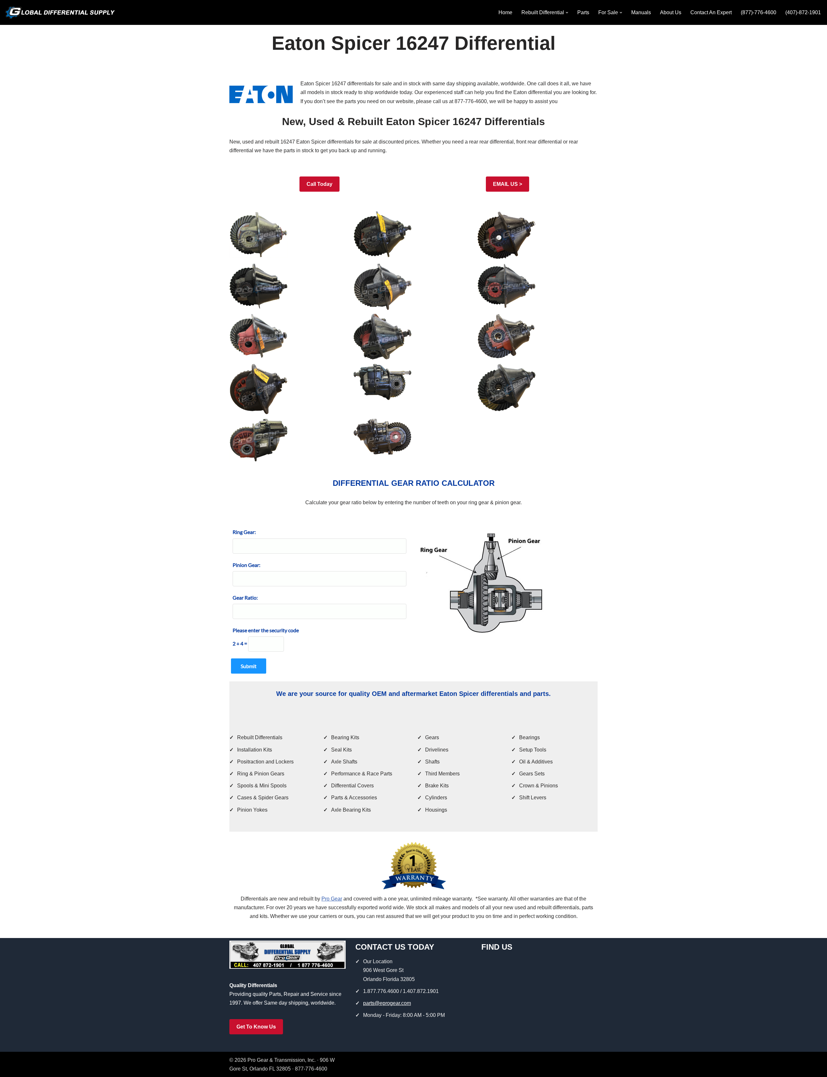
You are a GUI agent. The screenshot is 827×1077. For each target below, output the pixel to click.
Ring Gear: (244, 532)
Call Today (319, 184)
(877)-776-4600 (758, 12)
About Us (670, 12)
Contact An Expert (711, 12)
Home (505, 12)
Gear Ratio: (245, 597)
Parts (583, 12)
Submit (248, 666)
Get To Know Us (256, 1026)
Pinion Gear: (246, 565)
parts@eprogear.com (387, 1003)
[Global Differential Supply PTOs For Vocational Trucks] (60, 12)
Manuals (641, 12)
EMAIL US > (507, 184)
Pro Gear (331, 898)
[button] (567, 12)
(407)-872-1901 (803, 12)
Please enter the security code (266, 630)
